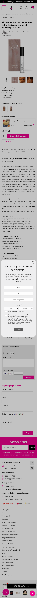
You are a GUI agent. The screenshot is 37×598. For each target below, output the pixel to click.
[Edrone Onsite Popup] (18, 299)
